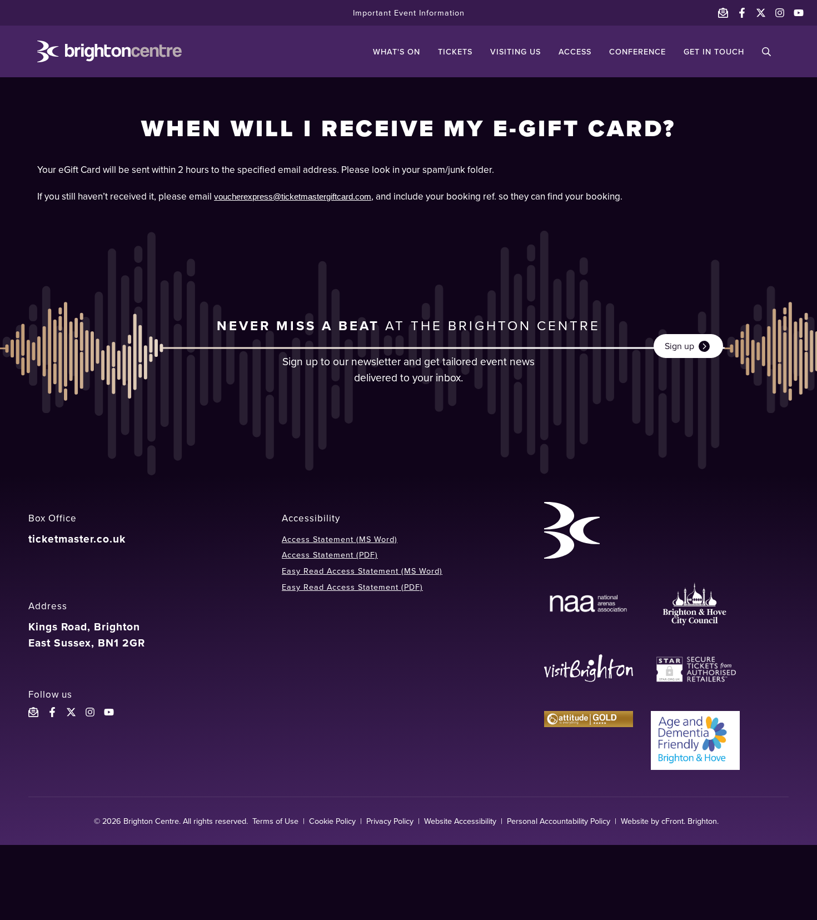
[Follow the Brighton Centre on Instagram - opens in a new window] (780, 13)
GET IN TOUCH (714, 52)
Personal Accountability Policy (558, 821)
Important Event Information (409, 13)
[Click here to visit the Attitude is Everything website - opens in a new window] (588, 740)
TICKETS (455, 52)
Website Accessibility (460, 821)
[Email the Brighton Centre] (723, 13)
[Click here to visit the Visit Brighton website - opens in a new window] (588, 670)
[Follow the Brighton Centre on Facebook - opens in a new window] (742, 13)
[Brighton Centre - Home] (109, 51)
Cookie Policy (332, 821)
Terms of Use (275, 821)
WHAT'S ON (396, 52)
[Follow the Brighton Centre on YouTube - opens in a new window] (799, 13)
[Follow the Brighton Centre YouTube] (109, 712)
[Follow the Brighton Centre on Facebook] (52, 712)
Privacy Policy (390, 821)
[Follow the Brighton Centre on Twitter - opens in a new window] (761, 13)
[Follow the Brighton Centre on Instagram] (90, 712)
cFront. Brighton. (690, 821)
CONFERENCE (637, 52)
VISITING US (515, 52)
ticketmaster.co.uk (77, 539)
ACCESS (575, 52)
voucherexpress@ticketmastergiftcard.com (292, 196)
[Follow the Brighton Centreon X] (71, 712)
